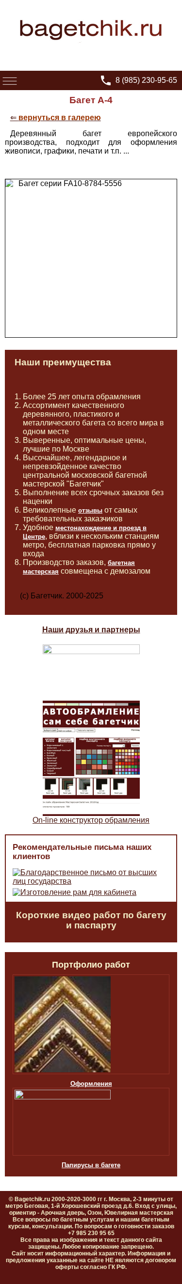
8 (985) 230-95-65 (146, 80)
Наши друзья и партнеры (91, 630)
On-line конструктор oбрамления (91, 820)
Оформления (91, 1083)
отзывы (90, 510)
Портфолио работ (91, 965)
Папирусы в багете (91, 1165)
